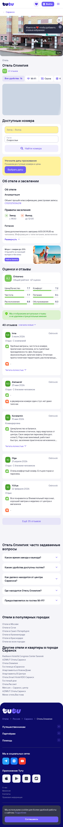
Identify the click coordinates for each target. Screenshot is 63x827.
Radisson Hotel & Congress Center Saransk (23, 656)
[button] (36, 4)
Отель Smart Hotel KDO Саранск (18, 677)
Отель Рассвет (9, 684)
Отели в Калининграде (13, 634)
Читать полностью (14, 370)
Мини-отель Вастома (13, 694)
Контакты (6, 794)
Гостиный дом (9, 680)
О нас (4, 787)
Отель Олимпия (10, 663)
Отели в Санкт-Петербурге (15, 631)
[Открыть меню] (59, 4)
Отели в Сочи (9, 627)
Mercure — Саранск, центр (15, 687)
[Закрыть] (60, 27)
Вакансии (6, 791)
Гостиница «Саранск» (13, 666)
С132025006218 (13, 203)
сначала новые (26, 324)
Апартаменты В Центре (14, 673)
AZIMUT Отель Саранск (14, 659)
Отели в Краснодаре (12, 638)
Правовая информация (12, 797)
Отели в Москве (10, 624)
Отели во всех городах (13, 641)
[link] (12, 259)
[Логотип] (8, 4)
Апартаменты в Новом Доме (16, 670)
